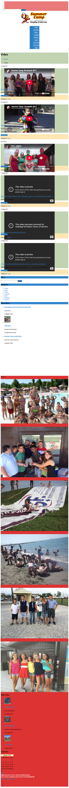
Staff (36, 40)
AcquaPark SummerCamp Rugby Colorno (13, 232)
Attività (36, 37)
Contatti (36, 35)
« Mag (2, 773)
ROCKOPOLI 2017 (6, 89)
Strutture (36, 45)
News (36, 32)
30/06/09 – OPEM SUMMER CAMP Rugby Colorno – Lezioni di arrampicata (23, 264)
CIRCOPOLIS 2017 (6, 125)
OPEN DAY (7, 325)
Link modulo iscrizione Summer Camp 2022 (17, 307)
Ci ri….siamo (4, 164)
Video (36, 47)
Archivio (36, 30)
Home (36, 27)
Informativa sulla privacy (8, 778)
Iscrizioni (36, 42)
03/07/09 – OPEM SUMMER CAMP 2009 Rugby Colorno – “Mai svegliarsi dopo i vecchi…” (27, 196)
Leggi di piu (4, 95)
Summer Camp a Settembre (13, 336)
